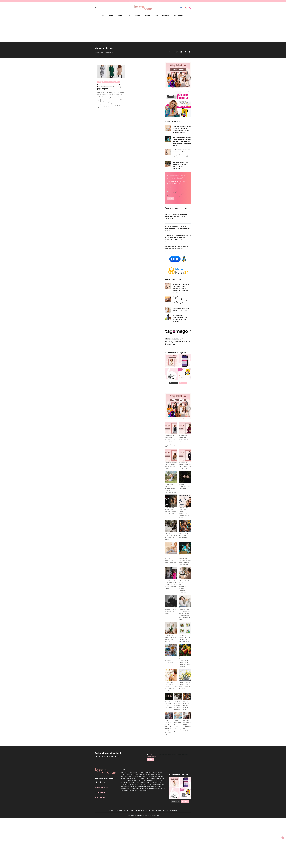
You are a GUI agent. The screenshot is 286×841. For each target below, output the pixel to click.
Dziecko (137, 15)
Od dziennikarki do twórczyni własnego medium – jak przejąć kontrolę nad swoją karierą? (171, 584)
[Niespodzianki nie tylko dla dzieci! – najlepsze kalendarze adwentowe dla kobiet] (171, 675)
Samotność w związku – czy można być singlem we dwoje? (177, 705)
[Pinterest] (185, 7)
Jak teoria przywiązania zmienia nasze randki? (184, 486)
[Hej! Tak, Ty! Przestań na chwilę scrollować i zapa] (184, 360)
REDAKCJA (119, 810)
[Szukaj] (190, 15)
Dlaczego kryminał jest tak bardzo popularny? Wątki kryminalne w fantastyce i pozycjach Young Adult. (170, 441)
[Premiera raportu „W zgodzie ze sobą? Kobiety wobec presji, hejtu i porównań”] (171, 501)
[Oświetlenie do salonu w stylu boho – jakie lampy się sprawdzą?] (171, 628)
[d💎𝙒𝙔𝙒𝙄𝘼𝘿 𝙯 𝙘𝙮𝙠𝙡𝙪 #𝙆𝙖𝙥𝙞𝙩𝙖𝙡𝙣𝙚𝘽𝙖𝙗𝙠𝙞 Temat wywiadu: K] (171, 360)
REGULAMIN (173, 810)
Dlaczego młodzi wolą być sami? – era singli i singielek (184, 535)
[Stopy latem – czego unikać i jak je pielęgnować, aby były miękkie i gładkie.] (168, 299)
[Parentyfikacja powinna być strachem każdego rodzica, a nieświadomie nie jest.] (171, 477)
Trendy (117, 81)
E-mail (169, 187)
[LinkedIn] (189, 52)
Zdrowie (147, 15)
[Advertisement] (141, 30)
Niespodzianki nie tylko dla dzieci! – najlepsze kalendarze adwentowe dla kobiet (171, 686)
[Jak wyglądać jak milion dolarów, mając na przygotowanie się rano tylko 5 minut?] (185, 455)
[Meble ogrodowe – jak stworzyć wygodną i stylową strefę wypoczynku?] (168, 164)
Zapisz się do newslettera (160, 810)
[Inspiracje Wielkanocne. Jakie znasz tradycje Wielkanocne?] (171, 650)
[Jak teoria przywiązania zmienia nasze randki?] (185, 477)
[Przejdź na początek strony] (282, 837)
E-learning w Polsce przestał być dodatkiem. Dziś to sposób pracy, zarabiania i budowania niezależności (184, 586)
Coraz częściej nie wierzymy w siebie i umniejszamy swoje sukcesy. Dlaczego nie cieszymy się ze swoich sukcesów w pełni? (184, 613)
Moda (111, 15)
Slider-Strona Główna (108, 81)
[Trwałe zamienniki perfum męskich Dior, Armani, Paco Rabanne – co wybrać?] (168, 317)
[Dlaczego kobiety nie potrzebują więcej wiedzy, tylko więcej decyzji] (171, 455)
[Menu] (95, 7)
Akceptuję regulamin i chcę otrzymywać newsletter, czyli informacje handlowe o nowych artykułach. (177, 194)
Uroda (120, 15)
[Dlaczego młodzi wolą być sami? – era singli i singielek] (185, 526)
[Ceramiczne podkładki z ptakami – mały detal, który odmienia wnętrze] (185, 628)
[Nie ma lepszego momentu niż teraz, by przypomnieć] (171, 374)
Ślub (128, 15)
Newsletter (158, 1)
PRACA (148, 810)
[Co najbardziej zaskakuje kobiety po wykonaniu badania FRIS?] (185, 428)
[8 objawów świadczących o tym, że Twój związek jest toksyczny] (187, 715)
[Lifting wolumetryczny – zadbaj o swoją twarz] (168, 310)
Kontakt (151, 1)
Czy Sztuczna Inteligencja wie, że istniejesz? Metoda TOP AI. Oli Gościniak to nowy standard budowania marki (182, 141)
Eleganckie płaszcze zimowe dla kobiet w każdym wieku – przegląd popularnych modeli (110, 87)
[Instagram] (189, 7)
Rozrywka (165, 15)
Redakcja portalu (129, 1)
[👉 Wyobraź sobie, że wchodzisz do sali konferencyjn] (184, 374)
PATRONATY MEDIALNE (137, 810)
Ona (103, 15)
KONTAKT (112, 810)
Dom (156, 15)
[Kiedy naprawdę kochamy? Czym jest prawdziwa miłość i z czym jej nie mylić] (169, 715)
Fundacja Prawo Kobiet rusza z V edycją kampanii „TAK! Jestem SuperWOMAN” (176, 217)
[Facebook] (181, 7)
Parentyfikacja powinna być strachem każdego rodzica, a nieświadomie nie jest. (171, 488)
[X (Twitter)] (181, 52)
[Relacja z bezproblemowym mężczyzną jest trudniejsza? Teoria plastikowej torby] (178, 715)
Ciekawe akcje (178, 15)
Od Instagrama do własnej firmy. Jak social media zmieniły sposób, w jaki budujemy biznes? (171, 558)
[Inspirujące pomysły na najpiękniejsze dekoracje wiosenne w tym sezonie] (185, 675)
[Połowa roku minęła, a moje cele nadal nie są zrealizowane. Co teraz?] (171, 601)
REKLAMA (127, 810)
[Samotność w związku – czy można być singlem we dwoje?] (171, 526)
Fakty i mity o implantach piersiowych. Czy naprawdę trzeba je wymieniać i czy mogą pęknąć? (182, 154)
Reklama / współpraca (141, 1)
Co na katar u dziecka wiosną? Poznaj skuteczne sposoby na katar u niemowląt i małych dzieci (178, 237)
